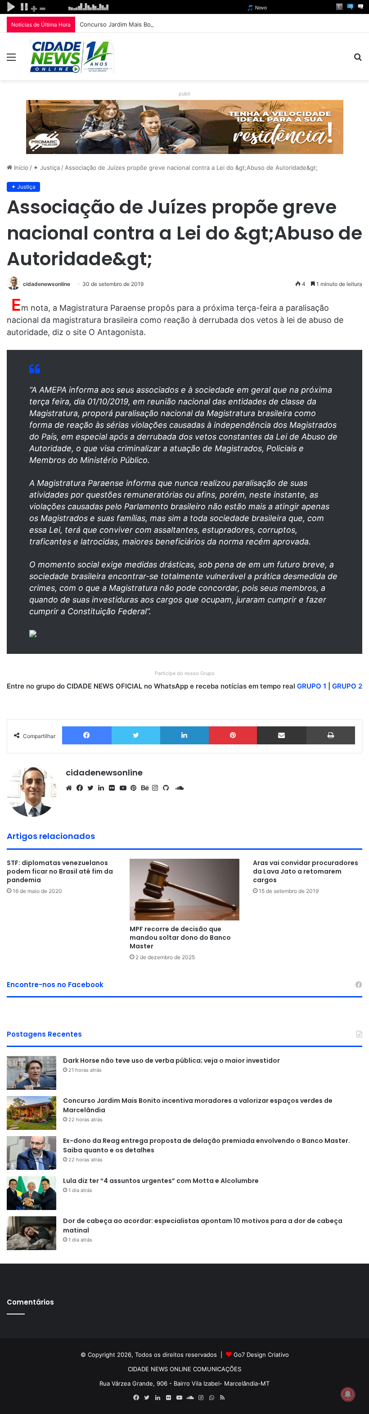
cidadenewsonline (46, 284)
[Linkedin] (184, 735)
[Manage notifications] (348, 1394)
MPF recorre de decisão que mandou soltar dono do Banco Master (180, 938)
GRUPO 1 (311, 686)
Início (20, 167)
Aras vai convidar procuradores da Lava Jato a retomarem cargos (305, 871)
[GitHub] (168, 788)
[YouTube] (125, 788)
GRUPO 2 (347, 686)
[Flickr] (114, 788)
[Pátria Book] (233, 1397)
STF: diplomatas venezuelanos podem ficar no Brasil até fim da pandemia (60, 871)
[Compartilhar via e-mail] (281, 735)
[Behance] (146, 788)
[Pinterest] (233, 735)
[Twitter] (136, 735)
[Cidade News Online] (72, 56)
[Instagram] (157, 788)
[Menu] (11, 60)
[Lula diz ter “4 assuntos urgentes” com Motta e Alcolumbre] (31, 1193)
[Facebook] (87, 735)
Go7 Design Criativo (261, 1354)
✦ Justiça (46, 167)
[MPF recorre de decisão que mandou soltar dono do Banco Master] (184, 889)
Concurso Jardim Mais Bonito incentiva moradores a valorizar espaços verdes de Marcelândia (211, 24)
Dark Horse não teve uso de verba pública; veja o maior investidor (171, 1060)
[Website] (71, 788)
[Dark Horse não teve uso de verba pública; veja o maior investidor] (31, 1073)
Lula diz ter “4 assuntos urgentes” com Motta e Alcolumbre (161, 1180)
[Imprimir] (331, 735)
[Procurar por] (357, 60)
